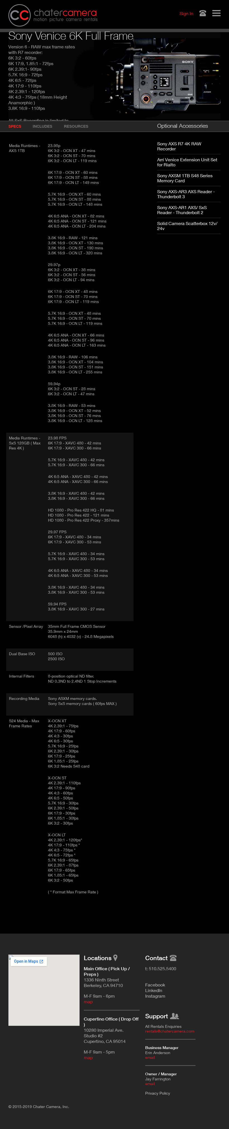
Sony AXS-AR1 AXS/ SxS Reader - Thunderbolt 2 (182, 210)
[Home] (19, 15)
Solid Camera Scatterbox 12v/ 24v (187, 226)
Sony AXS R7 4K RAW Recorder (179, 146)
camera (65, 13)
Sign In (186, 13)
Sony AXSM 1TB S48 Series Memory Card (185, 178)
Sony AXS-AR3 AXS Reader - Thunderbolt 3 (186, 194)
